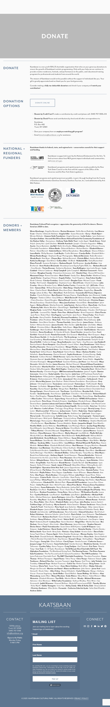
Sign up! (55, 679)
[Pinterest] (105, 626)
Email (35, 634)
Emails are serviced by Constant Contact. (44, 673)
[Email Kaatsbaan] (85, 626)
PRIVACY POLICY (81, 698)
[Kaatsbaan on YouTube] (95, 626)
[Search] (25, 7)
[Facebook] (92, 626)
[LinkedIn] (98, 626)
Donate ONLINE (42, 103)
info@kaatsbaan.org (15, 633)
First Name (37, 644)
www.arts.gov (56, 161)
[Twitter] (102, 626)
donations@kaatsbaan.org (49, 135)
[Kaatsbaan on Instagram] (88, 626)
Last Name (37, 655)
